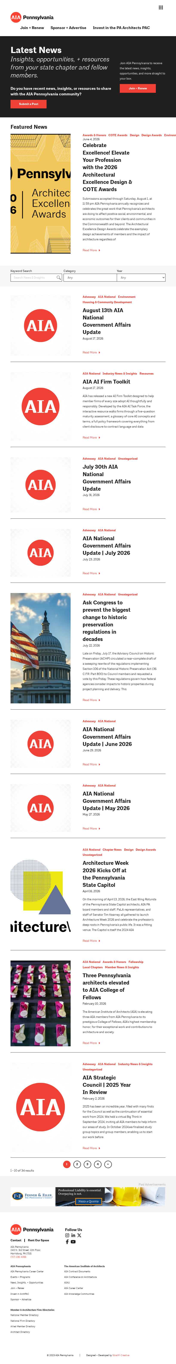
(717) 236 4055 (18, 1257)
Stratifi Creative (120, 1355)
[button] (160, 7)
